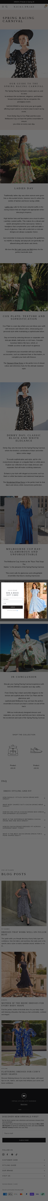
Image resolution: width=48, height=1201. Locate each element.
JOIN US (13, 607)
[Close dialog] (45, 584)
